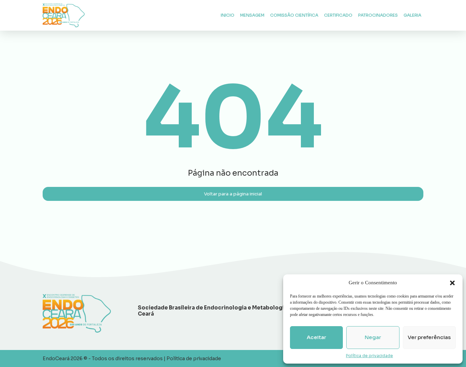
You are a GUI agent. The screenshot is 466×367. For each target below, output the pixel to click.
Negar (373, 337)
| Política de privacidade (192, 358)
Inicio (227, 15)
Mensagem (252, 15)
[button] (452, 283)
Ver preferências (429, 337)
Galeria (412, 15)
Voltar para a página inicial (233, 194)
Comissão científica (294, 15)
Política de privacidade (369, 355)
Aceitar (316, 337)
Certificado (338, 15)
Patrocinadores (378, 15)
